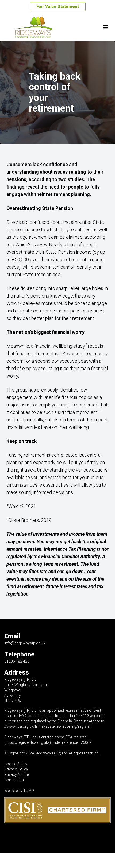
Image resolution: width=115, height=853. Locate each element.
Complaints (14, 780)
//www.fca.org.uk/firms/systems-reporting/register (47, 726)
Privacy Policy (16, 769)
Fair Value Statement (57, 6)
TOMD (28, 790)
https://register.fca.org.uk (27, 742)
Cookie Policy (15, 764)
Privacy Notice (16, 774)
